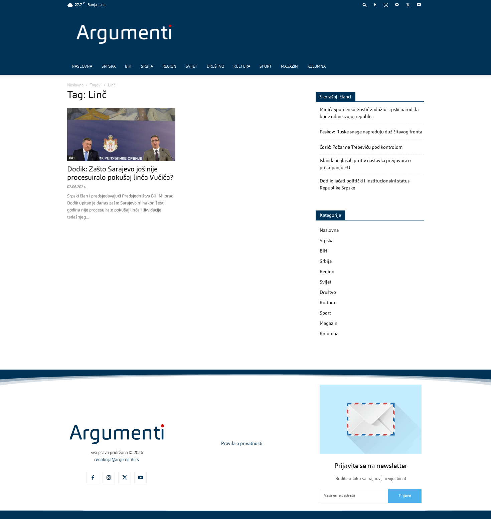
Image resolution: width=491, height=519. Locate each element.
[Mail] (397, 4)
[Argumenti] (116, 434)
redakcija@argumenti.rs (116, 460)
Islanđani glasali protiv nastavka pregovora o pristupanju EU (365, 164)
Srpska (109, 67)
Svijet (191, 67)
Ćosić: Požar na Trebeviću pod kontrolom (361, 147)
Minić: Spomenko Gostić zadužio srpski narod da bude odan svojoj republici (369, 113)
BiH (128, 67)
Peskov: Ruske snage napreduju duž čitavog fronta (371, 132)
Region (169, 67)
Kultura (241, 67)
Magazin (289, 67)
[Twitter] (408, 4)
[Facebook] (375, 4)
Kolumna (316, 67)
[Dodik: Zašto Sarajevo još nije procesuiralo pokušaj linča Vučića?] (121, 134)
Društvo (215, 67)
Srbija (147, 67)
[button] (365, 4)
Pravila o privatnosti (242, 443)
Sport (266, 67)
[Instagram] (386, 4)
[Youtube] (419, 4)
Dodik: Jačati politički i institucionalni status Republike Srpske (365, 184)
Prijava (405, 496)
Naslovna (82, 67)
